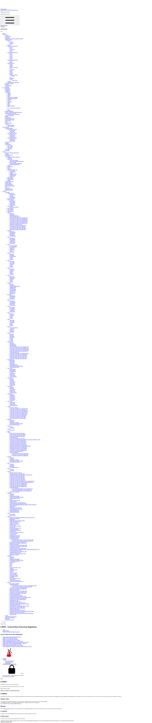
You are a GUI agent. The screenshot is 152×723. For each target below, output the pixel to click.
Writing (9, 94)
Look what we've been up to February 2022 (18, 441)
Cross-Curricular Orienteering (13, 82)
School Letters (8, 144)
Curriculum (7, 92)
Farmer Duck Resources (14, 509)
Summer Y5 (12, 330)
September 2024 (13, 287)
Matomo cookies (6, 708)
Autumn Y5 (12, 328)
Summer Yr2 (12, 249)
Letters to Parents (11, 125)
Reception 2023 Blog (14, 364)
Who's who (7, 37)
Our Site (9, 45)
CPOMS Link (8, 90)
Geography (12, 69)
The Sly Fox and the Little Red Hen (16, 532)
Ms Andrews (12, 234)
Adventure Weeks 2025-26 (13, 60)
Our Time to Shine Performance (16, 163)
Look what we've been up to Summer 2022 (20, 453)
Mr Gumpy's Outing (14, 575)
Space (11, 565)
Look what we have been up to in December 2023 (19, 350)
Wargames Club (11, 179)
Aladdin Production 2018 (14, 164)
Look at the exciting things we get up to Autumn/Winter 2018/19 (24, 585)
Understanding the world (14, 536)
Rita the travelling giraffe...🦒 (15, 216)
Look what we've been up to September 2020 (18, 486)
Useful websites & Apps (14, 352)
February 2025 (12, 292)
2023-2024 (10, 148)
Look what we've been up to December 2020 (18, 483)
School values (7, 120)
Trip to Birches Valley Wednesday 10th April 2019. (19, 603)
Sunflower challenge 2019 (15, 609)
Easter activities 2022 (14, 437)
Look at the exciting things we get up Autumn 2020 (22, 490)
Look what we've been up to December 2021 (18, 444)
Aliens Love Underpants (14, 523)
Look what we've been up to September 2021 (18, 450)
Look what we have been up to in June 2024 (18, 357)
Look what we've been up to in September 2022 (19, 408)
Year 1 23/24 (10, 368)
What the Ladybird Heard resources (16, 581)
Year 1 (11, 47)
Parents (4, 151)
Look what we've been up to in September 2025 (19, 217)
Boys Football (10, 178)
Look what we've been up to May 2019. (17, 607)
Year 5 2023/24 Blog (14, 405)
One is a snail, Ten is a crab (15, 578)
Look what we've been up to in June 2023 (18, 418)
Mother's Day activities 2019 (15, 601)
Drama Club (10, 159)
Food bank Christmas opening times (12, 152)
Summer (11, 259)
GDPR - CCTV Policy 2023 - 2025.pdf (10, 639)
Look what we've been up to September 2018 (18, 587)
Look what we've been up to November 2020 (18, 484)
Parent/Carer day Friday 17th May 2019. (17, 608)
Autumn (11, 257)
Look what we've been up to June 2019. (17, 610)
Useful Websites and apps (15, 462)
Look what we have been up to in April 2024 (18, 355)
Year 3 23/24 (10, 386)
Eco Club (9, 168)
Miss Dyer (12, 276)
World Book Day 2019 (14, 600)
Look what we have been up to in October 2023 (19, 347)
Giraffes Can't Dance (14, 522)
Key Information (6, 87)
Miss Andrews (12, 363)
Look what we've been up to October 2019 (18, 543)
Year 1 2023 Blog (13, 376)
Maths (11, 66)
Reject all (2, 690)
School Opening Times (9, 119)
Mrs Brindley (12, 231)
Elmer (11, 499)
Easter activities (13, 531)
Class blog (12, 274)
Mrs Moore (12, 196)
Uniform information (9, 181)
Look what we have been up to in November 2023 (19, 349)
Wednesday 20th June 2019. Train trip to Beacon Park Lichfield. (22, 611)
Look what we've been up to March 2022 (17, 440)
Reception (12, 42)
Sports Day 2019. (13, 614)
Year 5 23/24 (10, 401)
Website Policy (8, 663)
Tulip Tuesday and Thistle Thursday (17, 497)
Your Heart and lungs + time (15, 567)
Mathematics (12, 519)
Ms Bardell (12, 233)
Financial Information (9, 111)
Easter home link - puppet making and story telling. (19, 605)
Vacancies (7, 84)
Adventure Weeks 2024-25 (13, 52)
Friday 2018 (12, 176)
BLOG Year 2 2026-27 (14, 207)
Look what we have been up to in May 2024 (18, 356)
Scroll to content (3, 9)
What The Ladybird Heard (15, 521)
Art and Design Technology (13, 97)
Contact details (8, 36)
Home (4, 33)
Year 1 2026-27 (10, 199)
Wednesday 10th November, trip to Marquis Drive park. (20, 446)
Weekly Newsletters (9, 128)
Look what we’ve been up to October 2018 (18, 588)
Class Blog (12, 427)
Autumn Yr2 (12, 247)
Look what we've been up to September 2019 (18, 541)
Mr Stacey (12, 335)
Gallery (6, 615)
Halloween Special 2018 (14, 589)
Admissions (7, 89)
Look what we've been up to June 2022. (17, 435)
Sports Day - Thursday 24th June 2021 (17, 475)
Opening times (8, 182)
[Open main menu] (9, 20)
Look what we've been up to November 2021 (18, 447)
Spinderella (12, 577)
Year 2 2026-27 (10, 206)
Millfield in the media (9, 83)
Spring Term (12, 131)
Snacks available (8, 183)
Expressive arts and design (15, 535)
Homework (12, 466)
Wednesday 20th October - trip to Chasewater (18, 448)
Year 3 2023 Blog (13, 392)
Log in (4, 621)
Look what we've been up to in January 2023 (18, 412)
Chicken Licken (13, 534)
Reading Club (10, 166)
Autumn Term (12, 130)
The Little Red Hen (13, 533)
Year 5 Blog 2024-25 (14, 327)
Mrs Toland (12, 262)
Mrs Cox (11, 195)
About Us (5, 34)
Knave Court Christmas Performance (17, 161)
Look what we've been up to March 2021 (17, 480)
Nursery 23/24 (10, 341)
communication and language (15, 530)
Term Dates (7, 149)
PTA (6, 186)
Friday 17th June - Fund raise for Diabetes (18, 434)
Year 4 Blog (12, 263)
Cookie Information (9, 661)
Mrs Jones (12, 372)
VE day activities (13, 573)
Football (9, 165)
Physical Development (14, 529)
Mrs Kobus (12, 278)
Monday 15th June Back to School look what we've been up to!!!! (22, 517)
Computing (10, 99)
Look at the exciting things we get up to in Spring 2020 (22, 540)
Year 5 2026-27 (10, 210)
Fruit (11, 564)
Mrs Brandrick (12, 194)
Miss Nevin (12, 269)
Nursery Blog (12, 197)
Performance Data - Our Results (14, 114)
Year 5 (11, 50)
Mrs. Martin (12, 308)
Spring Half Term (13, 501)
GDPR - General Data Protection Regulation (13, 112)
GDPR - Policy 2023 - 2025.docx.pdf (10, 637)
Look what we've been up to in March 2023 (18, 415)
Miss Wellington (13, 256)
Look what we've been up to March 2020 (17, 553)
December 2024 (13, 290)
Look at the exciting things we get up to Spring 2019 (22, 586)
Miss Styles (12, 270)
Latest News (7, 142)
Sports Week (12, 562)
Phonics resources (13, 505)
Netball (9, 180)
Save (11, 721)
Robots (11, 571)
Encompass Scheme (9, 154)
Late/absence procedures (9, 185)
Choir (9, 167)
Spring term (12, 310)
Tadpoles (11, 568)
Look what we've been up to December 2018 (18, 592)
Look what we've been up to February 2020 (18, 551)
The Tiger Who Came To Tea (15, 528)
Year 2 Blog (12, 385)
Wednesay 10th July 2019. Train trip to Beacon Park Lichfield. (21, 613)
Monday (11, 173)
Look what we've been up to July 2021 (17, 473)
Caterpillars (12, 570)
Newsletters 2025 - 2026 (12, 129)
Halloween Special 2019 (14, 544)
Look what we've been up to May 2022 (17, 436)
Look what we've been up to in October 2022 (18, 409)
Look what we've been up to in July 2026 (18, 229)
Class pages (7, 192)
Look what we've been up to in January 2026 (18, 222)
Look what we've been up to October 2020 (18, 485)
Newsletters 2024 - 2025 (12, 133)
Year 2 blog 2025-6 (13, 245)
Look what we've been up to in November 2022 (19, 410)
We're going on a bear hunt (15, 500)
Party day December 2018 (15, 594)
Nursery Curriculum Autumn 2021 (16, 451)
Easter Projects (12, 579)
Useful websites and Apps (15, 498)
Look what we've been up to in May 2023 (18, 417)
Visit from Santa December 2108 (16, 595)
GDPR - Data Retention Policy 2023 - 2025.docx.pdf (13, 641)
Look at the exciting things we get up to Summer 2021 (22, 488)
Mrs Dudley (12, 261)
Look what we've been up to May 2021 (17, 478)
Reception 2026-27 (11, 198)
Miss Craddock (13, 369)
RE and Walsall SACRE (9, 118)
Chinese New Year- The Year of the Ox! (17, 502)
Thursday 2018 (13, 175)
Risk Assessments (11, 126)
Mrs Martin (12, 251)
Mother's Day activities (14, 554)
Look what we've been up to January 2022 (18, 442)
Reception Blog (13, 235)
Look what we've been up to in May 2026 (18, 227)
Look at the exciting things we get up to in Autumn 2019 (23, 539)
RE (8, 109)
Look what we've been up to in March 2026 (18, 225)
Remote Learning (8, 122)
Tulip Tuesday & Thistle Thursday (16, 366)
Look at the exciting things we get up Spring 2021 (21, 489)
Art (10, 68)
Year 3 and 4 (12, 49)
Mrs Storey (12, 255)
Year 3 (11, 55)
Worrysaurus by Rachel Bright (15, 507)
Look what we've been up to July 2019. (17, 612)
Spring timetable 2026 (14, 215)
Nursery (11, 41)
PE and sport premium (9, 115)
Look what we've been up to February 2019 (18, 598)
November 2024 (13, 289)
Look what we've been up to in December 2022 (19, 411)
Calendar (7, 143)
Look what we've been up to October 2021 (18, 449)
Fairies (11, 563)
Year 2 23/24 (10, 377)
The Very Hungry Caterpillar (15, 525)
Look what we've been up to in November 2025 (19, 220)
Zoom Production (13, 246)
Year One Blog (13, 515)
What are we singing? (14, 160)
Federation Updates (9, 190)
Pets (11, 566)
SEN (6, 121)
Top (1, 678)
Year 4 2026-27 (10, 209)
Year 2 (11, 48)
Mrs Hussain (12, 200)
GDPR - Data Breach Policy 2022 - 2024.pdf (11, 640)
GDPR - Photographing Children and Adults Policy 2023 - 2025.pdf (15, 642)
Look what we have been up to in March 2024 (18, 354)
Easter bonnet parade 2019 (15, 604)
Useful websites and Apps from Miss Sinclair (18, 503)
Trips (11, 44)
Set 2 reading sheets (13, 572)
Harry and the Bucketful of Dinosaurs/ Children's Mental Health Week (23, 504)
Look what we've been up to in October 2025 (18, 218)
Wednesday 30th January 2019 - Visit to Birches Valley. (20, 597)
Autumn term (12, 309)
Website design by (8, 676)
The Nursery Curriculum (14, 491)
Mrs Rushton (12, 277)
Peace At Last (12, 527)
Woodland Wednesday (14, 407)
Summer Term (12, 132)
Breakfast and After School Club (14, 157)
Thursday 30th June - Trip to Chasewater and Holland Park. (21, 474)
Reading (9, 93)
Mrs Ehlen (12, 213)
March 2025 (12, 293)
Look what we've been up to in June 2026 (18, 228)
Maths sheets (12, 506)
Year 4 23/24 (10, 393)
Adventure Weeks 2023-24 (13, 46)
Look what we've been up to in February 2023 (18, 414)
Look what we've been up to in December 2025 (19, 221)
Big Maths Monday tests (14, 511)
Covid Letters (10, 146)
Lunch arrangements (9, 184)
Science (11, 65)
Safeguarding (7, 88)
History (11, 70)
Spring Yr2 (12, 248)
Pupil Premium (8, 117)
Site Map (4, 658)
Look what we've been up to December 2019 (18, 546)
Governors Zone (8, 85)
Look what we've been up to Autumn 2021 (20, 455)
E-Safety (6, 153)
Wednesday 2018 (13, 174)
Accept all (7, 690)
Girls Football (10, 177)
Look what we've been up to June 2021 (17, 476)
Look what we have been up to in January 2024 (19, 351)
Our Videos (7, 150)
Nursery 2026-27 (11, 193)
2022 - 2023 (10, 147)
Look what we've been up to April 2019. (17, 602)
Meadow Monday (13, 345)
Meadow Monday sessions (15, 286)
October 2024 (12, 288)
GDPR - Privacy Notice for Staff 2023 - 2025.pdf (12, 644)
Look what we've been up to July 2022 (17, 433)
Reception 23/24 (11, 359)
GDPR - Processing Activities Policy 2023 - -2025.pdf (13, 645)
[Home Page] (9, 10)
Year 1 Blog (12, 243)
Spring (11, 258)
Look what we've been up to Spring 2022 (20, 454)
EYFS (9, 40)
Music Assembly (13, 162)
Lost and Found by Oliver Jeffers (16, 508)
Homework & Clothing (14, 422)
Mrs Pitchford (12, 201)
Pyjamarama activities (14, 576)
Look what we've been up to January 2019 (18, 596)
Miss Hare (12, 254)
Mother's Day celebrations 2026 (16, 224)
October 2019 (12, 170)
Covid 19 (7, 123)
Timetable (12, 421)
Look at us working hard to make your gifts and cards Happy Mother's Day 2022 (25, 439)
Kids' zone (7, 618)
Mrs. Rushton (12, 307)
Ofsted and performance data (10, 113)
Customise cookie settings (14, 690)
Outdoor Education (11, 105)
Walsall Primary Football (9, 617)
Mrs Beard (12, 331)
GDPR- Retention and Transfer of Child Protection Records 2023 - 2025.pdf (17, 646)
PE (8, 106)
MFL (9, 103)
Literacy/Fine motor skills (15, 518)
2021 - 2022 (10, 145)
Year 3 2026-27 (10, 208)
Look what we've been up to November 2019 (18, 545)
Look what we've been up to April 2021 (17, 479)
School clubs (7, 155)
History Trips (14, 80)
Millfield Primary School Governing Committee (14, 38)
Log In (22, 673)
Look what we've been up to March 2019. (18, 599)
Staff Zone (7, 86)
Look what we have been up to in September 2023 (19, 346)
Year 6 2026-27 (10, 211)
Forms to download (9, 189)
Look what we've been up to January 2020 (18, 548)
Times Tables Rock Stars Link (11, 616)
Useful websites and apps (14, 424)
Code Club (10, 158)
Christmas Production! (14, 467)
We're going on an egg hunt (15, 580)
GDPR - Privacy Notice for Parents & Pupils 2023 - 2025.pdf (14, 643)
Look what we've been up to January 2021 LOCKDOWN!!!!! (21, 482)
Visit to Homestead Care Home (16, 550)
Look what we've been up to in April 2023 (18, 416)
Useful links (7, 187)
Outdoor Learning (8, 39)
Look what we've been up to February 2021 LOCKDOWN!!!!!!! (22, 481)
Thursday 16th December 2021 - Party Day (18, 443)
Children (4, 191)
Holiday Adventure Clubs (12, 169)
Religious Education (14, 67)
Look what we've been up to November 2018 (18, 591)
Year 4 (11, 56)
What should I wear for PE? (15, 108)
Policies (6, 116)
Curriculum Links (11, 63)
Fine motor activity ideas (14, 512)
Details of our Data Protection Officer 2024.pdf (12, 636)
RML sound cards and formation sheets (17, 520)
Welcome (7, 35)
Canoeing (9, 81)
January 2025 (12, 291)
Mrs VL (11, 250)
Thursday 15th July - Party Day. (16, 472)
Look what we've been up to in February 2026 (18, 223)
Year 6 (11, 51)
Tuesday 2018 (12, 171)
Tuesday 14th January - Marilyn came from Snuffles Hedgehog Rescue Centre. (25, 549)
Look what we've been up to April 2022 (17, 438)
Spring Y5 (12, 329)
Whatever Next (13, 524)
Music (11, 64)
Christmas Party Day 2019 (15, 547)
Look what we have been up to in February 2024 (19, 353)
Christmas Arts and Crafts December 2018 (18, 593)
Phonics (9, 95)
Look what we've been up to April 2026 (17, 226)
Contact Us (5, 25)
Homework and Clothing (14, 496)
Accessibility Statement (9, 660)
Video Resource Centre (9, 619)
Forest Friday (12, 514)
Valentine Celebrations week (15, 552)
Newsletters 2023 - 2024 (12, 137)
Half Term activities (13, 569)
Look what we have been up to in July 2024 (18, 358)
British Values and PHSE (12, 98)
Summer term (12, 311)
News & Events (6, 127)
